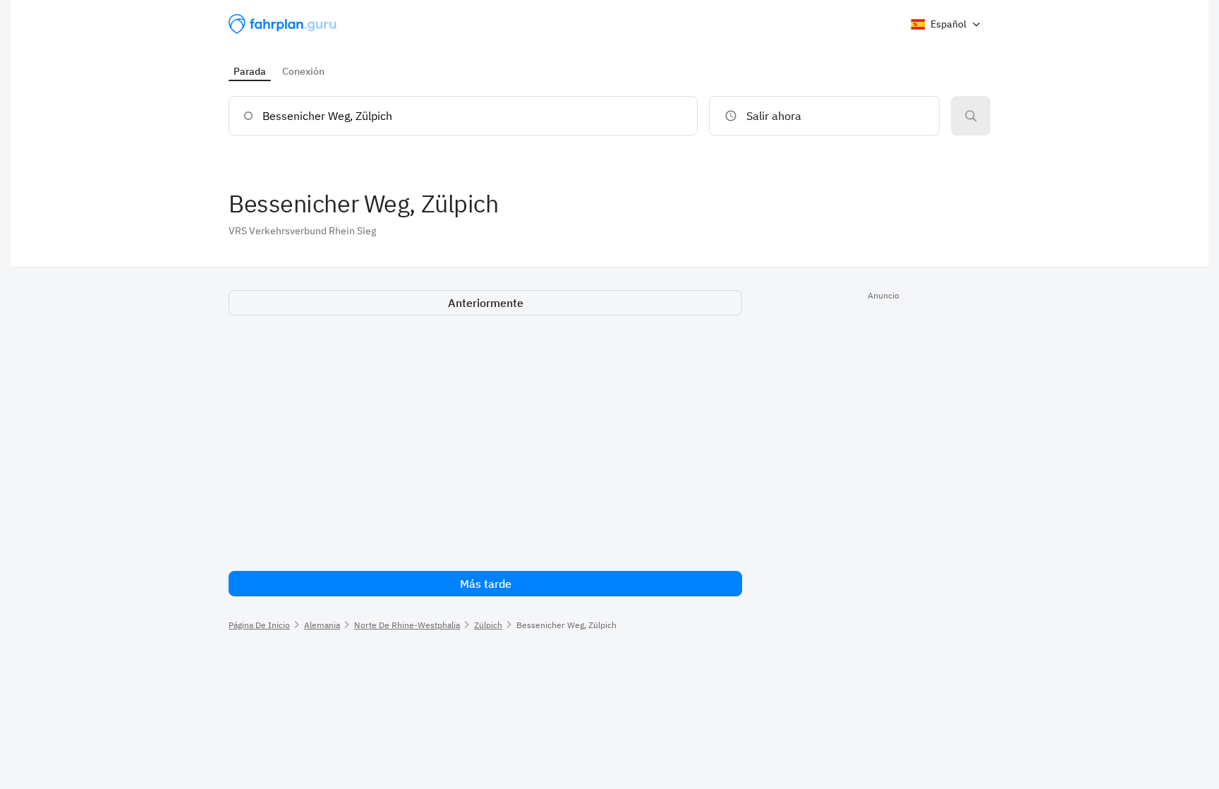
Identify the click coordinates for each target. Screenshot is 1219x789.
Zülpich (488, 625)
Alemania (322, 625)
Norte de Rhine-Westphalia (407, 625)
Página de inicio (259, 625)
